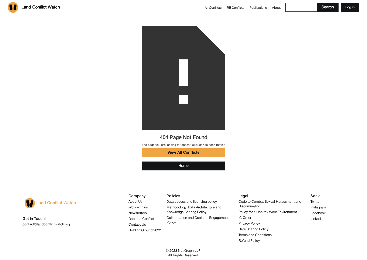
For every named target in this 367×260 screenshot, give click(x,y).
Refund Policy (249, 240)
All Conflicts (213, 7)
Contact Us (137, 224)
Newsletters (137, 213)
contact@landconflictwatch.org (46, 224)
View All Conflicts (183, 153)
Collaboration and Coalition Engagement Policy (198, 220)
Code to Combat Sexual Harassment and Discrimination (270, 204)
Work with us (138, 207)
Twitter (315, 201)
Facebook (318, 213)
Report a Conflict (141, 219)
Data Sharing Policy (253, 229)
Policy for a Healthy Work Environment (268, 212)
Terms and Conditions (255, 235)
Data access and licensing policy (192, 201)
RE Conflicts (235, 7)
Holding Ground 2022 (144, 230)
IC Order (245, 217)
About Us (135, 201)
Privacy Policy (249, 223)
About (276, 7)
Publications (258, 7)
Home (183, 166)
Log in (350, 7)
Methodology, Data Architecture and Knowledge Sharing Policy (194, 210)
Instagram (318, 207)
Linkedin (317, 219)
